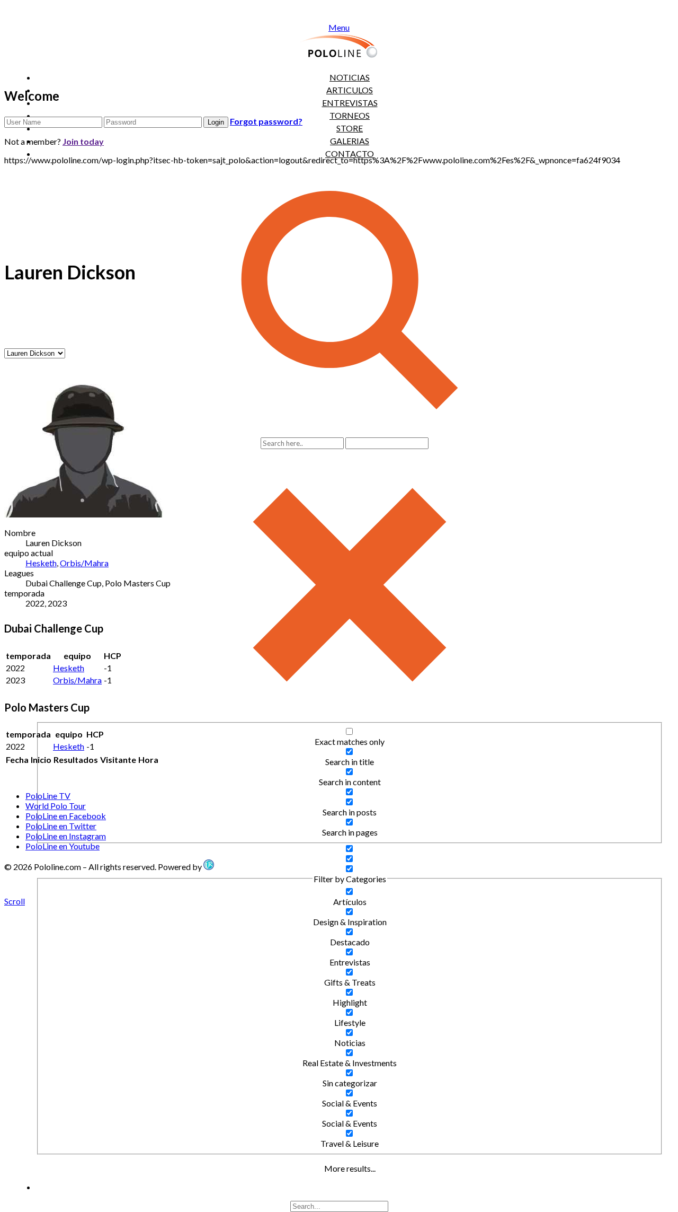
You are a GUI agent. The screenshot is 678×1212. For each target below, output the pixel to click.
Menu (339, 27)
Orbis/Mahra (84, 563)
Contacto (349, 153)
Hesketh (41, 563)
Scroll (14, 901)
